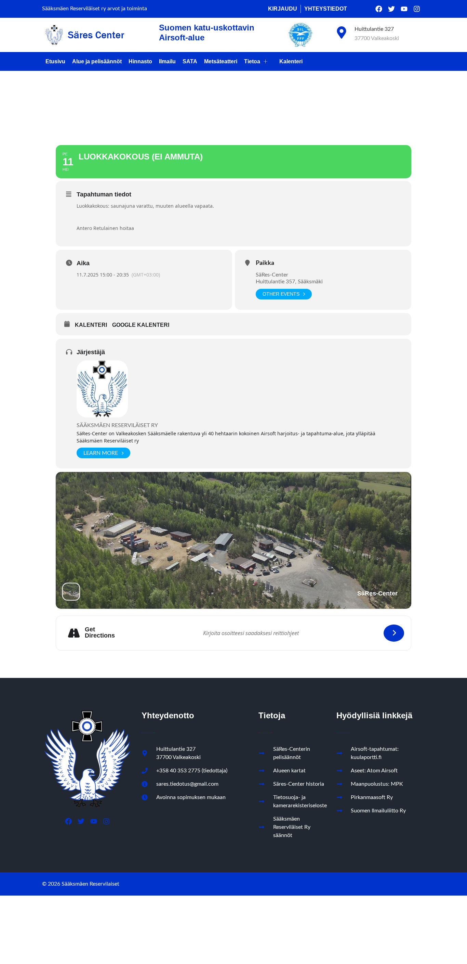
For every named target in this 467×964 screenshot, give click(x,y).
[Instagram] (416, 8)
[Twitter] (391, 8)
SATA (190, 61)
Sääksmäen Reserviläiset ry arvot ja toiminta (94, 8)
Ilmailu (167, 61)
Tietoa (252, 61)
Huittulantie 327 (374, 29)
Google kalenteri (140, 325)
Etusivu (55, 61)
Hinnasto (140, 61)
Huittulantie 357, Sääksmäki (289, 281)
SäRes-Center (272, 275)
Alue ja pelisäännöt (97, 61)
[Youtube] (404, 8)
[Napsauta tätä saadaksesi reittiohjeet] (394, 633)
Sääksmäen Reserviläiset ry (117, 425)
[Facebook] (378, 8)
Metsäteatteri (220, 61)
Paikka (265, 263)
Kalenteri (291, 61)
